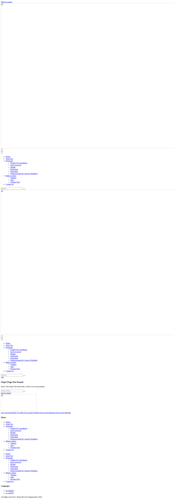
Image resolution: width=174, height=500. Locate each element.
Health (12, 167)
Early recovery (15, 165)
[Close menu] (2, 152)
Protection (14, 169)
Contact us (10, 184)
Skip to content (6, 2)
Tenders (13, 178)
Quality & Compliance (18, 163)
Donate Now (15, 182)
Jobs (12, 180)
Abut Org (9, 159)
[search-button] (24, 375)
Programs (9, 161)
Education (14, 171)
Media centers (11, 176)
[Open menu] (2, 150)
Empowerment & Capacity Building (23, 174)
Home (8, 157)
